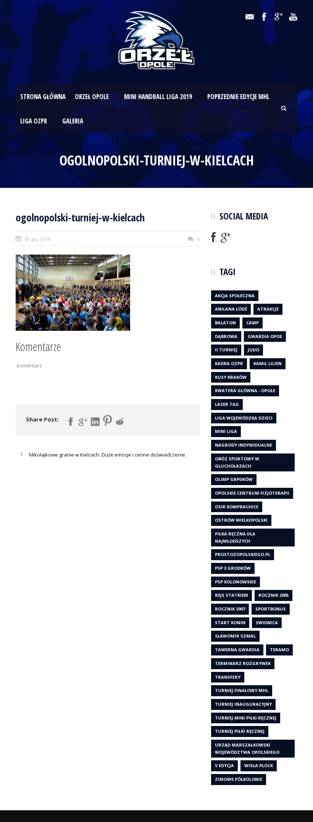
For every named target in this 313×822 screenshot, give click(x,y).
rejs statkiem (231, 595)
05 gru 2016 (37, 239)
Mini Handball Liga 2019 (158, 96)
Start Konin (230, 622)
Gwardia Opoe (265, 336)
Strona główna (43, 96)
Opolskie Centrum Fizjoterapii (252, 493)
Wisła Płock (258, 765)
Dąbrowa (226, 336)
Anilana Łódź (231, 309)
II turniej (226, 350)
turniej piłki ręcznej (240, 731)
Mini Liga (226, 431)
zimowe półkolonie (238, 779)
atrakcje (268, 309)
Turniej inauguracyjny (243, 704)
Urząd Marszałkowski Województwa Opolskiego (247, 748)
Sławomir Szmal (235, 636)
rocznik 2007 (230, 609)
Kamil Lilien (267, 363)
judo (253, 350)
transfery (227, 677)
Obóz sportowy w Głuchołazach (237, 462)
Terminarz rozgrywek (243, 663)
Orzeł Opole (92, 96)
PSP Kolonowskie (235, 582)
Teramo (279, 649)
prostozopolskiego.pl (242, 554)
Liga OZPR (33, 121)
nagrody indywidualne (243, 445)
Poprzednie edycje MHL (238, 96)
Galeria (72, 121)
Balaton (225, 322)
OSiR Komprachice (236, 507)
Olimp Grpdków (234, 479)
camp (252, 322)
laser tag (227, 404)
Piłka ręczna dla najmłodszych (235, 537)
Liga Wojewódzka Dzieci (244, 418)
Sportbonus (270, 609)
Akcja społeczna (235, 295)
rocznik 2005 (273, 595)
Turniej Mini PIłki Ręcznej (245, 718)
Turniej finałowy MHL (241, 690)
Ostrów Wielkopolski (241, 520)
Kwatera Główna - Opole (245, 390)
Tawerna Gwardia (237, 649)
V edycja (224, 765)
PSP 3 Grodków (233, 568)
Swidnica (267, 622)
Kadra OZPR (229, 363)
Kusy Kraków (231, 377)
